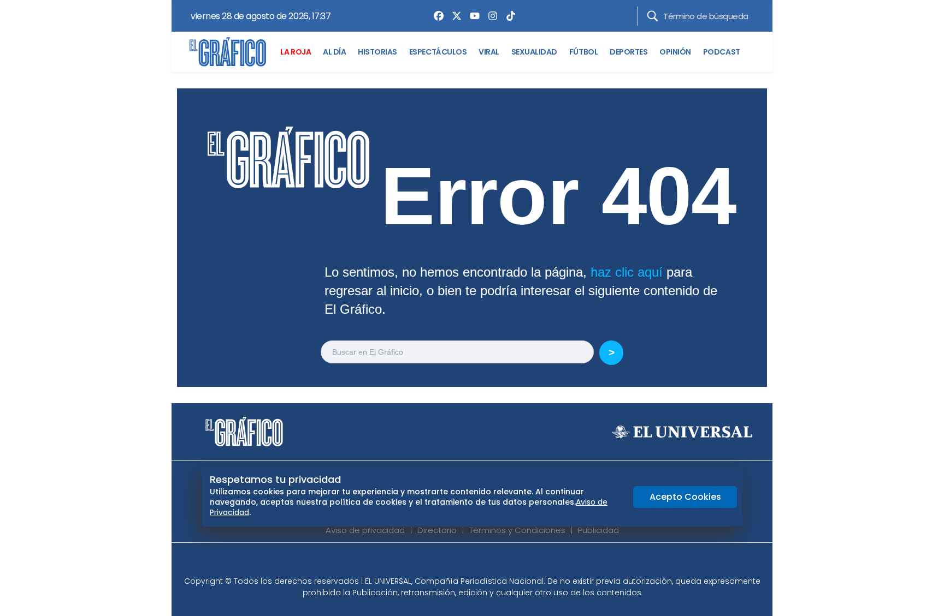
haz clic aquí (627, 272)
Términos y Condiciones (517, 530)
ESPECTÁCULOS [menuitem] (438, 51)
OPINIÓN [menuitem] (675, 51)
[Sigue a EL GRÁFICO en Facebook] (460, 562)
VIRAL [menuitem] (489, 51)
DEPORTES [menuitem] (628, 51)
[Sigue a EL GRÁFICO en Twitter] (468, 562)
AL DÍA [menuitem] (334, 51)
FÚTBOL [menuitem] (583, 51)
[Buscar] (652, 16)
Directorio (437, 530)
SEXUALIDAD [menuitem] (534, 51)
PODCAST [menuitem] (721, 51)
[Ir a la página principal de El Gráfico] (228, 52)
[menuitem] (436, 16)
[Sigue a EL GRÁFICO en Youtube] (483, 562)
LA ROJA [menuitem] (295, 51)
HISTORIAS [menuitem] (377, 51)
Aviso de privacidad (365, 530)
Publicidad (598, 530)
